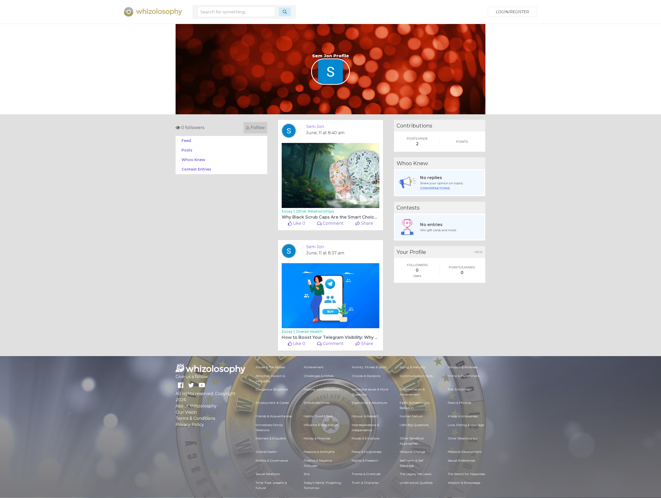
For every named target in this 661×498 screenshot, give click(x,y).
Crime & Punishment (463, 376)
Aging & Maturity (413, 367)
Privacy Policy (190, 424)
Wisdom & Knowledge (464, 483)
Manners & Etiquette (271, 438)
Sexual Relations (268, 474)
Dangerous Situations (272, 389)
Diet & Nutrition (459, 389)
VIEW (478, 252)
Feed (186, 140)
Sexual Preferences (461, 460)
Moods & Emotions (365, 438)
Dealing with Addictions (321, 389)
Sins (307, 474)
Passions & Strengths (319, 452)
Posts (187, 150)
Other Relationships (315, 211)
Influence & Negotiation (321, 425)
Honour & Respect (365, 416)
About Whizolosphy (196, 406)
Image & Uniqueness (463, 416)
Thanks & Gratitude (366, 474)
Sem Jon (315, 126)
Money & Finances (317, 438)
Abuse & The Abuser (270, 367)
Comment (333, 223)
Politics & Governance (272, 460)
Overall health (309, 331)
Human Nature (411, 416)
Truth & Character (365, 483)
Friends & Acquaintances (274, 416)
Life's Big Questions (414, 425)
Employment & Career (272, 403)
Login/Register (512, 12)
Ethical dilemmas (316, 403)
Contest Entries (196, 169)
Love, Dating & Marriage (466, 425)
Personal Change (412, 452)
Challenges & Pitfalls (319, 376)
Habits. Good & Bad (318, 416)
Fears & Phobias (459, 403)
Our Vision (186, 412)
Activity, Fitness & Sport (369, 367)
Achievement (314, 367)
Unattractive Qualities (416, 483)
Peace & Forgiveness (366, 452)
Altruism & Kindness (462, 367)
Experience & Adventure (369, 403)
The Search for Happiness (466, 474)
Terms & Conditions (195, 418)
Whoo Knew (193, 159)
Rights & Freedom (365, 460)
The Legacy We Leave (415, 474)
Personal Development (465, 452)
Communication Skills (416, 376)
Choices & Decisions (366, 376)
